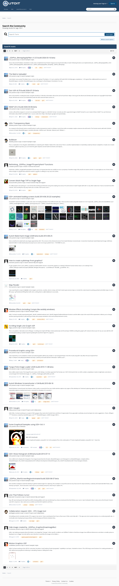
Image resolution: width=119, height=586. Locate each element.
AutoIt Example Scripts (27, 60)
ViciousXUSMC (13, 182)
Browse (6, 9)
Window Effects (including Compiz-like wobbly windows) (32, 309)
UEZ (10, 60)
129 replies (26, 401)
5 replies (22, 319)
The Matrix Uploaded (17, 74)
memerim (11, 262)
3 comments (25, 447)
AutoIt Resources (21, 9)
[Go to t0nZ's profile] (6, 286)
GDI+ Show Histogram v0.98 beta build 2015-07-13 (29, 454)
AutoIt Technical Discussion (32, 166)
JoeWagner (12, 513)
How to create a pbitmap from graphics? (25, 260)
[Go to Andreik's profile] (6, 124)
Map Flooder (14, 285)
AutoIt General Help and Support (36, 182)
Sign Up (113, 3)
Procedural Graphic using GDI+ (21, 350)
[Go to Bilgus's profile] (6, 327)
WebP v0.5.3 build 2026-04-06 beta (23, 107)
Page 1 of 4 (26, 51)
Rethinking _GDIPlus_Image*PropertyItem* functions (31, 164)
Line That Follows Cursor (19, 495)
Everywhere (107, 9)
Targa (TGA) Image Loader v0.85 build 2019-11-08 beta (31, 367)
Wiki (12, 9)
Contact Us (64, 581)
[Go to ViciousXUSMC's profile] (6, 181)
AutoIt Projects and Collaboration (31, 410)
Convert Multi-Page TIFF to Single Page (25, 180)
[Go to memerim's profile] (6, 261)
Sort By (112, 51)
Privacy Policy (56, 581)
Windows (22, 426)
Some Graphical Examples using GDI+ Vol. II (27, 424)
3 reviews (34, 447)
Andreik (11, 125)
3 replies (22, 84)
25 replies (25, 472)
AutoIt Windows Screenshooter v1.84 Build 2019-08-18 (31, 383)
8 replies (24, 521)
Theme (47, 581)
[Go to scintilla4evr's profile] (6, 310)
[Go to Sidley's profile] (6, 409)
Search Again (109, 34)
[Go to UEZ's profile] (6, 59)
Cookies (71, 581)
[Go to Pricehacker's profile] (6, 528)
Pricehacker (12, 529)
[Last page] (19, 51)
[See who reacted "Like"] (30, 67)
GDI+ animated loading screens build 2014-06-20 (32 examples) (34, 196)
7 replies (26, 488)
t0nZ (10, 287)
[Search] (115, 9)
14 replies (23, 190)
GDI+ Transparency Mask (19, 123)
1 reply (22, 360)
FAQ (30, 9)
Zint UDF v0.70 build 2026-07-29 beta (24, 90)
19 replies (23, 100)
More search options (107, 39)
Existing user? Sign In (100, 3)
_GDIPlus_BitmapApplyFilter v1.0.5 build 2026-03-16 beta (32, 58)
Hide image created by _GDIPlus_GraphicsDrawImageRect (32, 527)
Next (15, 51)
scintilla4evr (12, 311)
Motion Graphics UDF (18, 543)
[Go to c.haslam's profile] (6, 165)
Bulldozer (13, 139)
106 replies (23, 229)
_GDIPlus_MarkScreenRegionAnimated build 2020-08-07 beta (34, 478)
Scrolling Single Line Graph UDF (22, 326)
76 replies (26, 254)
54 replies (23, 117)
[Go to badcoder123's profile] (6, 496)
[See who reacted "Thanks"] (29, 67)
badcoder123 (12, 497)
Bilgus (10, 328)
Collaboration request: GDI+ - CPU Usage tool (27, 511)
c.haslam (11, 166)
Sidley (10, 410)
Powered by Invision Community (59, 583)
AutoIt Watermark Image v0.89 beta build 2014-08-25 (30, 236)
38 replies (23, 67)
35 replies (23, 174)
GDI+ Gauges (14, 408)
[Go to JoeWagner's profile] (6, 512)
